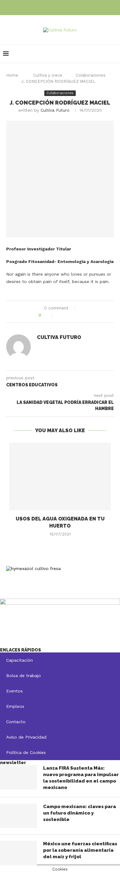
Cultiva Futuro (55, 110)
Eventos (14, 690)
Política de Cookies (26, 752)
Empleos (15, 706)
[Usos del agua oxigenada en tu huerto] (60, 476)
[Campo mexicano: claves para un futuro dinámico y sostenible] (18, 815)
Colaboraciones (91, 75)
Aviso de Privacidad (26, 737)
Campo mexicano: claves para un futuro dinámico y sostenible (79, 813)
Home (12, 75)
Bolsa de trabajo (23, 675)
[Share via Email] (80, 315)
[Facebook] (51, 7)
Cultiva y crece (47, 75)
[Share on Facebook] (60, 315)
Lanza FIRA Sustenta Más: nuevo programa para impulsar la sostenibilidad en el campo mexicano (81, 777)
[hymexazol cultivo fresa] (33, 568)
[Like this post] (48, 315)
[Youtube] (68, 7)
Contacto (16, 721)
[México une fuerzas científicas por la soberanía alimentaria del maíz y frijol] (18, 853)
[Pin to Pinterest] (73, 315)
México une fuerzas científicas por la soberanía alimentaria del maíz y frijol (80, 850)
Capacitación (19, 660)
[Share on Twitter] (67, 315)
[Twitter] (60, 7)
